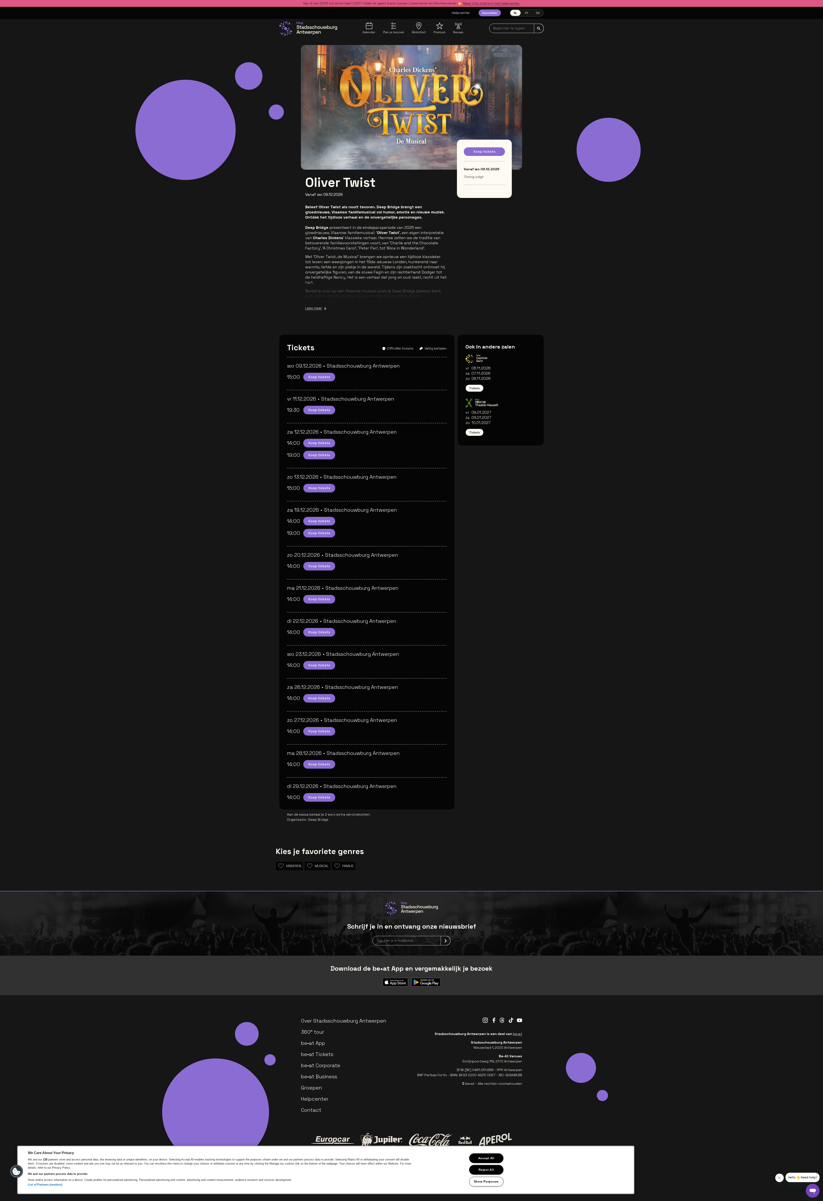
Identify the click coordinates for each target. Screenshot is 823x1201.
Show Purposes (486, 1181)
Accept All (486, 1158)
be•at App (313, 1043)
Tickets (474, 388)
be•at (517, 1034)
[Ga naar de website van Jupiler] (381, 1140)
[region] (325, 1170)
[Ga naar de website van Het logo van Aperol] (495, 1140)
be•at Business (319, 1076)
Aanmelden (489, 13)
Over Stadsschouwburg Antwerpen (343, 1020)
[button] (16, 1171)
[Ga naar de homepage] (308, 28)
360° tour (312, 1032)
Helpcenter (461, 13)
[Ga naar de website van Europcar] (332, 1140)
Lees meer (313, 308)
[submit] (539, 28)
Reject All (486, 1169)
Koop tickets (484, 151)
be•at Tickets (317, 1054)
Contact (311, 1110)
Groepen (311, 1087)
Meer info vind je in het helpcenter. (491, 3)
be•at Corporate (320, 1065)
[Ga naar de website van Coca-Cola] (430, 1140)
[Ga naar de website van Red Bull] (465, 1140)
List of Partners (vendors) (45, 1184)
